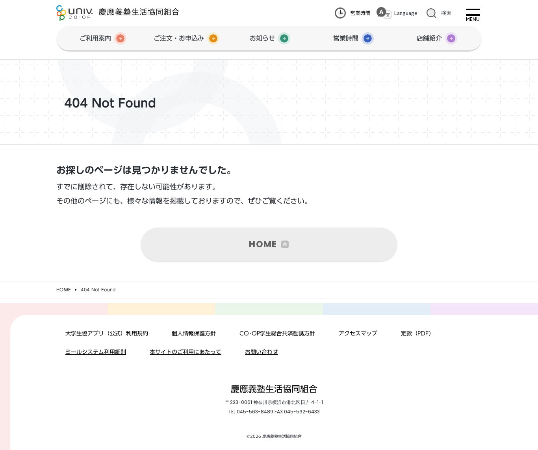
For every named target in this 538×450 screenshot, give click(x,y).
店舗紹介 (429, 38)
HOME (263, 244)
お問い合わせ (261, 352)
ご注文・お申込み (179, 38)
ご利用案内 (95, 38)
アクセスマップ (358, 333)
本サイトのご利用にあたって (185, 352)
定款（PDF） (417, 333)
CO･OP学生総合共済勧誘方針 (277, 333)
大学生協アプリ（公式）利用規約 (106, 333)
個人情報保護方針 (194, 333)
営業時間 (360, 13)
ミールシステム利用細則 (95, 352)
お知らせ (262, 38)
